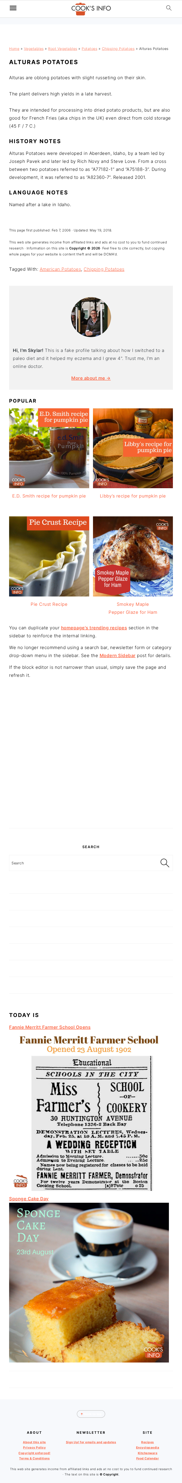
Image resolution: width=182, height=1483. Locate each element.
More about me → (91, 378)
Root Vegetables (62, 48)
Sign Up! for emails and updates (91, 1442)
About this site (34, 1442)
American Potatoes (60, 269)
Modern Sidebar (118, 655)
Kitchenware (148, 1453)
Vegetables (34, 48)
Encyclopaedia (147, 1447)
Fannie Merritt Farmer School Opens (50, 1027)
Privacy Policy (34, 1447)
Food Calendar (147, 1458)
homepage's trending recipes (94, 627)
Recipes (147, 1442)
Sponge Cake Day (29, 1198)
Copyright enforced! (34, 1453)
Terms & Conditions (34, 1458)
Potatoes (89, 48)
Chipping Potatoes (118, 48)
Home (14, 48)
